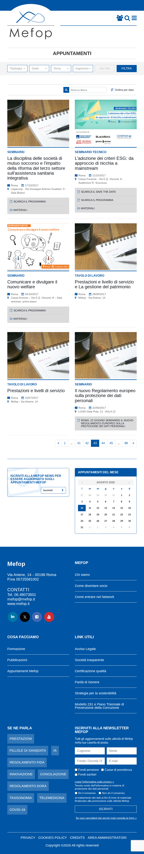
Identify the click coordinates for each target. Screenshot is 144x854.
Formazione (16, 649)
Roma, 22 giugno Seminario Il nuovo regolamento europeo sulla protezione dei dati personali (107, 423)
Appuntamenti (72, 53)
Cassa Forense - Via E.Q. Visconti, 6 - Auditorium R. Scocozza (100, 180)
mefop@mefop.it (21, 599)
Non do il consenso (113, 792)
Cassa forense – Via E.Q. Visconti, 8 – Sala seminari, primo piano (36, 299)
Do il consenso (87, 792)
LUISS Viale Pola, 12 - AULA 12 (97, 411)
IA (55, 750)
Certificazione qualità (90, 671)
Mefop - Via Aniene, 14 (91, 297)
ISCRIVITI (105, 809)
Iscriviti (48, 490)
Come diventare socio (91, 586)
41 (79, 443)
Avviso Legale (85, 649)
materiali (20, 209)
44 (103, 443)
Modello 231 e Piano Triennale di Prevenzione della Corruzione (99, 706)
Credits (77, 838)
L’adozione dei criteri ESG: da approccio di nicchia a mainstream (104, 163)
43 (95, 443)
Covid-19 (17, 810)
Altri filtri (104, 68)
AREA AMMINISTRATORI (107, 838)
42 (87, 443)
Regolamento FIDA (27, 762)
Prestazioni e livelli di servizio (36, 390)
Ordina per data (124, 89)
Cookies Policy (52, 838)
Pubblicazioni (17, 660)
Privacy (28, 838)
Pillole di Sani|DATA (28, 750)
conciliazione (53, 774)
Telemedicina (51, 798)
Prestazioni (21, 739)
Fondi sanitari (87, 774)
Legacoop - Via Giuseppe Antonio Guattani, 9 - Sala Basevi (38, 190)
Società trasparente (89, 660)
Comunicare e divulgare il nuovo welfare (32, 284)
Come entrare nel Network (94, 597)
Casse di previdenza (118, 769)
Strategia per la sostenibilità (95, 693)
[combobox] (17, 68)
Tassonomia (21, 798)
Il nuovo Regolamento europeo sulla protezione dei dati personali (105, 395)
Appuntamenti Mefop (22, 671)
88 (126, 443)
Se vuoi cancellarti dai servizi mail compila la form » (106, 817)
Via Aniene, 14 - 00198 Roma (31, 575)
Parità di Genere (87, 682)
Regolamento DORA (28, 786)
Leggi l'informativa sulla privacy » (94, 781)
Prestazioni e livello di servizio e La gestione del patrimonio (104, 284)
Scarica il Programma (30, 201)
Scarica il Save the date (98, 191)
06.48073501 (25, 595)
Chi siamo (82, 575)
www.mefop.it (18, 604)
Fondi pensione (88, 769)
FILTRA (127, 68)
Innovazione (21, 774)
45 (111, 443)
